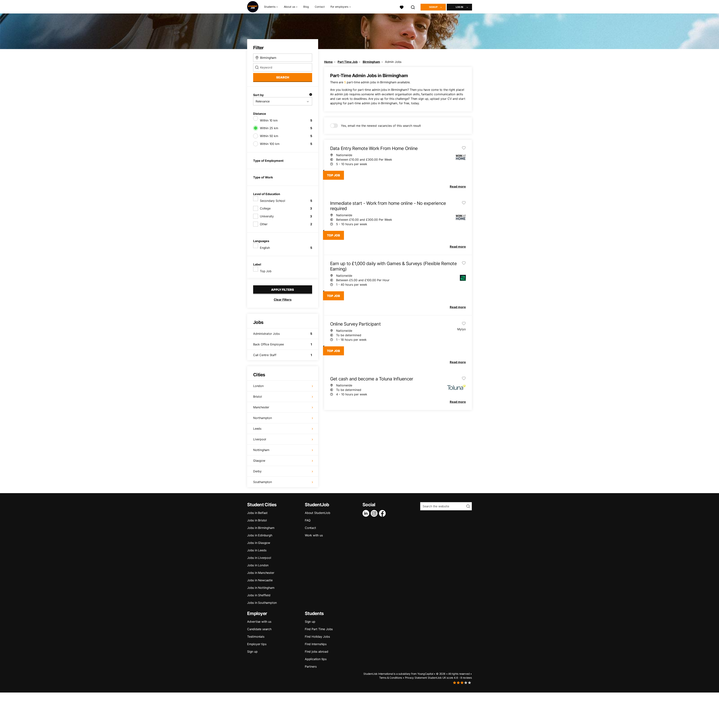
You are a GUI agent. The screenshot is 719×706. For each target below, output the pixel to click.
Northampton (262, 418)
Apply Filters (282, 289)
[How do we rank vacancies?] (310, 95)
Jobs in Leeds (256, 550)
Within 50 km (269, 136)
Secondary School (272, 201)
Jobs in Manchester (260, 573)
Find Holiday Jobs (317, 636)
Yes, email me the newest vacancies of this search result (381, 125)
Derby (257, 471)
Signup (433, 7)
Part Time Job (347, 62)
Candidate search (259, 629)
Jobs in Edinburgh (259, 535)
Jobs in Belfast (257, 513)
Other (264, 224)
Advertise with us (259, 621)
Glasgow (259, 460)
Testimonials (255, 636)
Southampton (262, 482)
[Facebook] (383, 513)
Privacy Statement (416, 677)
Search (282, 77)
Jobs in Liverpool (259, 558)
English (265, 248)
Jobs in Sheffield (258, 595)
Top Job (265, 271)
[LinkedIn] (366, 513)
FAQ (307, 520)
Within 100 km (269, 144)
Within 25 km (269, 128)
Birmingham (371, 62)
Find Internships (316, 644)
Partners (310, 666)
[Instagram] (375, 513)
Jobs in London (258, 565)
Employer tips (256, 644)
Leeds (257, 428)
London (258, 386)
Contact (320, 6)
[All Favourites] (401, 6)
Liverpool (259, 439)
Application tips (316, 659)
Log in (459, 7)
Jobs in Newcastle (260, 580)
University (267, 216)
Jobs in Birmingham (260, 528)
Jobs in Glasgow (258, 543)
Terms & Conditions (390, 677)
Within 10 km (269, 120)
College (265, 208)
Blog (306, 6)
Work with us (314, 535)
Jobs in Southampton (262, 603)
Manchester (261, 407)
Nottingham (261, 450)
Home (328, 62)
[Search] (413, 6)
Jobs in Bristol (257, 520)
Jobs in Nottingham (260, 588)
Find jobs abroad (316, 651)
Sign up (252, 651)
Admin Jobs (393, 62)
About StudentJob (317, 513)
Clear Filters (283, 299)
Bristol (257, 396)
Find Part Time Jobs (319, 629)
